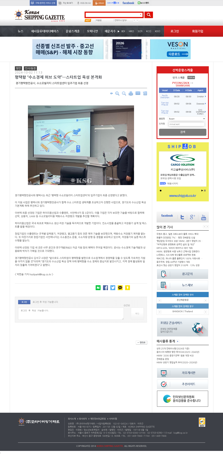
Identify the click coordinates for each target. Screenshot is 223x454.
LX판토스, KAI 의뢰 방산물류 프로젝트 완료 (176, 255)
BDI (123, 31)
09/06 (188, 103)
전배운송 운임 (163, 359)
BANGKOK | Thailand (183, 311)
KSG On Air (85, 3)
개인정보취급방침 (98, 419)
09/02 (176, 103)
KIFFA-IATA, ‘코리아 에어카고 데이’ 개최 (175, 248)
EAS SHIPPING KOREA (200, 112)
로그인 (175, 31)
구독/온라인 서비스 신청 (45, 3)
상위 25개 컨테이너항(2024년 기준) (173, 348)
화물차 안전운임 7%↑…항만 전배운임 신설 (176, 237)
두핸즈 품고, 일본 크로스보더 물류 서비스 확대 (177, 234)
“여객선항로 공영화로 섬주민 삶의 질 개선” (176, 244)
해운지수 (110, 31)
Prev (134, 20)
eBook (101, 3)
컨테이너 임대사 (121, 20)
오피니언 (92, 31)
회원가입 (197, 31)
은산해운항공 (183, 300)
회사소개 (72, 419)
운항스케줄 (73, 31)
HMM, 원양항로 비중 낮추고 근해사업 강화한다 (178, 251)
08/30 (188, 96)
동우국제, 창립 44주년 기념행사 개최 (173, 262)
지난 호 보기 (68, 3)
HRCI (131, 31)
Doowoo (200, 103)
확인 (137, 313)
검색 (182, 131)
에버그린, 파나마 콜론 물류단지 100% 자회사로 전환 (180, 258)
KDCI (157, 31)
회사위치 (83, 419)
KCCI (148, 31)
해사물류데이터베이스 (45, 31)
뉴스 (20, 31)
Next (137, 20)
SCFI (140, 31)
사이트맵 (113, 419)
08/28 (176, 96)
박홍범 (99, 20)
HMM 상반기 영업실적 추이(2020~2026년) (177, 362)
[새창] (182, 392)
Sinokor (200, 96)
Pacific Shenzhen (164, 96)
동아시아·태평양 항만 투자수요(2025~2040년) (178, 352)
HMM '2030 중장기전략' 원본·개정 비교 (175, 355)
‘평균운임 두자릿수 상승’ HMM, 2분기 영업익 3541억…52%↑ (180, 241)
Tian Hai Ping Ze (165, 104)
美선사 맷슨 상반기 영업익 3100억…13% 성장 (178, 265)
